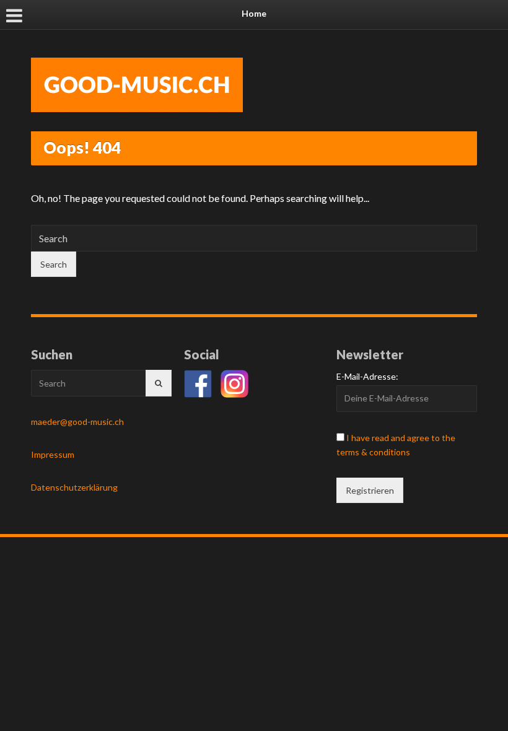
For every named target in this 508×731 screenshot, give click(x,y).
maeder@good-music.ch (77, 421)
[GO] (159, 383)
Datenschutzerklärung (74, 487)
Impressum (52, 454)
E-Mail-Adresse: (367, 376)
